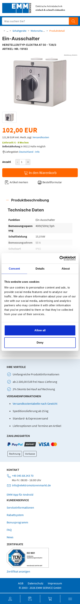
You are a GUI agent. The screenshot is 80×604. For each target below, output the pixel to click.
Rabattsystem (15, 515)
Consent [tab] (14, 268)
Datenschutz (35, 583)
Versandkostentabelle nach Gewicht (35, 403)
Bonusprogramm (17, 522)
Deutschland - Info (29, 151)
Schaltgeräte (19, 30)
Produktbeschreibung (30, 200)
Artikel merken (18, 182)
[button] (10, 599)
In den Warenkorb (42, 172)
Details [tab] (40, 268)
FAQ (9, 530)
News (10, 537)
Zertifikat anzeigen (18, 571)
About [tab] (66, 268)
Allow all (40, 330)
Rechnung (14, 453)
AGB (20, 583)
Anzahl (6, 162)
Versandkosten (41, 137)
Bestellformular (52, 182)
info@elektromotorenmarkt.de (31, 485)
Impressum (55, 583)
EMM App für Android (20, 494)
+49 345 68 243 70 (22, 475)
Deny (40, 342)
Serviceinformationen (20, 507)
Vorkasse (30, 453)
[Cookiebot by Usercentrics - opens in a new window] (59, 258)
